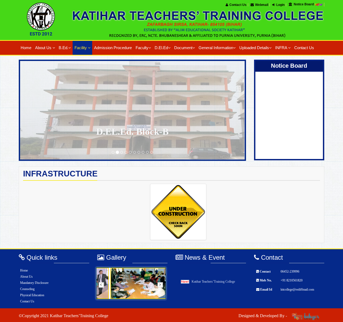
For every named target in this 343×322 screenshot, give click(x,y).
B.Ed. (63, 48)
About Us (44, 48)
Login (280, 4)
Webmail (261, 4)
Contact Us (238, 4)
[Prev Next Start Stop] (132, 283)
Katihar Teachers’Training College (213, 278)
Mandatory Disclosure (34, 283)
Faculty (142, 48)
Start (160, 303)
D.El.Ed (161, 48)
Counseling (27, 289)
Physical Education (32, 295)
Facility (81, 48)
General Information (216, 48)
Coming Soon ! (279, 110)
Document (183, 48)
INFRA (281, 48)
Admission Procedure (113, 48)
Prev (103, 286)
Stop (160, 306)
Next (162, 286)
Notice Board (304, 4)
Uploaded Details (254, 48)
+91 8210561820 (292, 280)
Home (26, 48)
